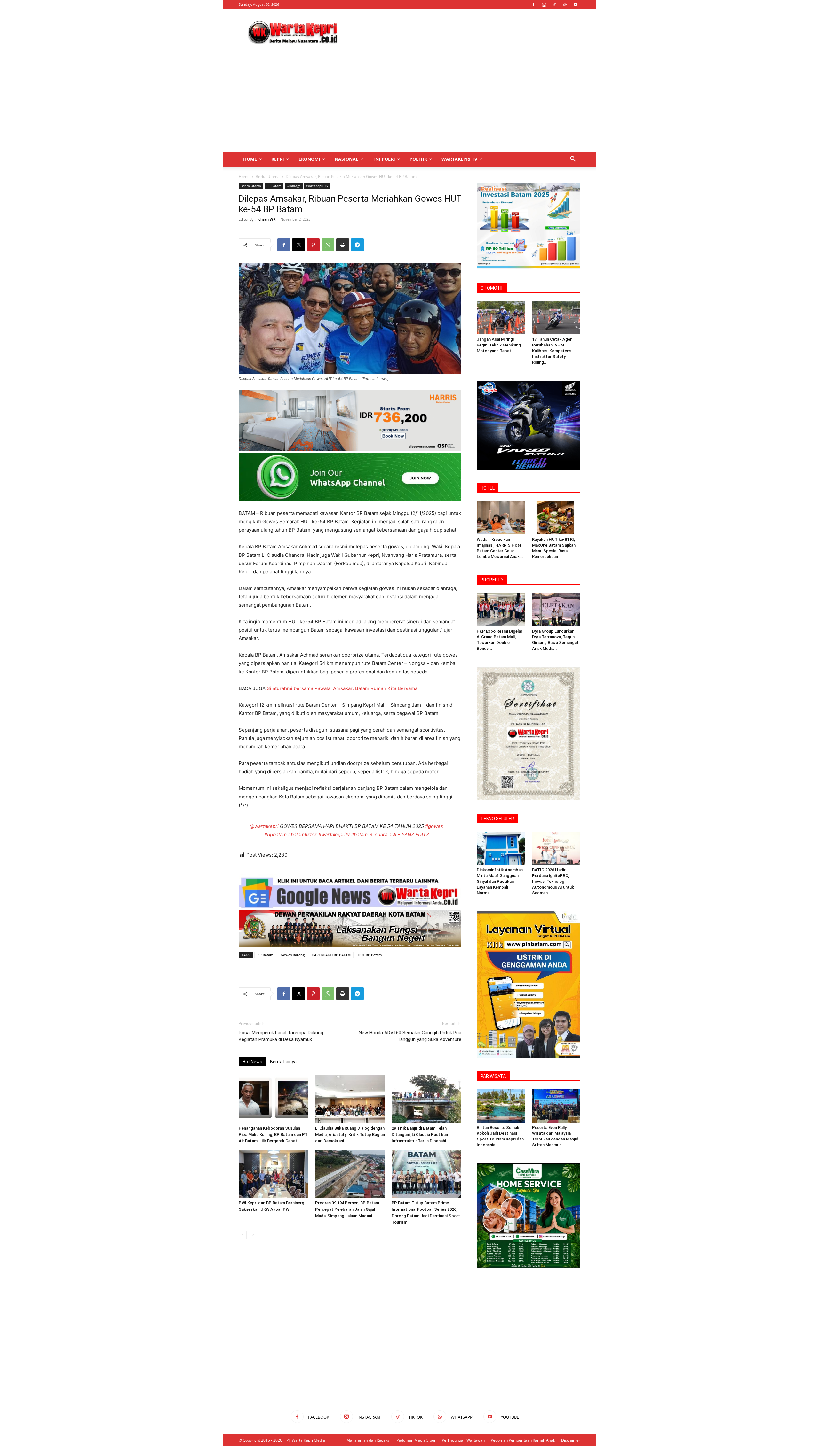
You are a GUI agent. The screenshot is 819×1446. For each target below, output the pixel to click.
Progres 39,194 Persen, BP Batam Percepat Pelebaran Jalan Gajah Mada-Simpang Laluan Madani (347, 1209)
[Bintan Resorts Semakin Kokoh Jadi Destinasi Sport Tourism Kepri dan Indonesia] (501, 1106)
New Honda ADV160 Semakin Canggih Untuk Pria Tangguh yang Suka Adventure (410, 1036)
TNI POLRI (384, 159)
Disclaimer (570, 1440)
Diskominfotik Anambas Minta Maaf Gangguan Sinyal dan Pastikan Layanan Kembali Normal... (500, 881)
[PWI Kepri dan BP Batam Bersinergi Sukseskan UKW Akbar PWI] (273, 1174)
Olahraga (294, 185)
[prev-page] (243, 1235)
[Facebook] (533, 4)
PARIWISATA (493, 1076)
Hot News (252, 1061)
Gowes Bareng (293, 954)
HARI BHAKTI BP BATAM (331, 954)
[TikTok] (554, 4)
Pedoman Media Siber (416, 1440)
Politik (418, 159)
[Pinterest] (313, 244)
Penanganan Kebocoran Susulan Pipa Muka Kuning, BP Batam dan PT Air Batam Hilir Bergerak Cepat (273, 1134)
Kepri (277, 159)
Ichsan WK (266, 219)
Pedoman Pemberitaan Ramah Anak (523, 1440)
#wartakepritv (334, 834)
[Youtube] (575, 4)
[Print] (342, 244)
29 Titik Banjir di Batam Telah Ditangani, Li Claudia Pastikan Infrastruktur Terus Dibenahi (420, 1134)
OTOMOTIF (492, 288)
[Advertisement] (463, 32)
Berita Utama (268, 176)
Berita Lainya (283, 1061)
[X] (298, 244)
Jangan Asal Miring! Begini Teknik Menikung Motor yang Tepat (499, 345)
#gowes (434, 826)
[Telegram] (357, 244)
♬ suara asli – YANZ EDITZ (399, 834)
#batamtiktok (302, 834)
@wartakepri (264, 826)
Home (250, 159)
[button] (572, 160)
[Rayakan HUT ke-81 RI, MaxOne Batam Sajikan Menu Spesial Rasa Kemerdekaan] (556, 517)
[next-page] (253, 1235)
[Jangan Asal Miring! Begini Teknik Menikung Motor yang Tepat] (501, 317)
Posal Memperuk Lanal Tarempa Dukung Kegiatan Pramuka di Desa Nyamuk (281, 1036)
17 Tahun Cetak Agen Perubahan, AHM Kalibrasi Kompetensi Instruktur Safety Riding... (552, 351)
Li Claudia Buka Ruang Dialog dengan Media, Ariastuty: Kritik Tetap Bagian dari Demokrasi (350, 1134)
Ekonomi (309, 159)
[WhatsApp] (565, 4)
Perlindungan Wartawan (463, 1440)
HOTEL (488, 488)
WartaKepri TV (459, 159)
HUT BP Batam (370, 954)
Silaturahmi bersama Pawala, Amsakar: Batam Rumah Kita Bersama (342, 688)
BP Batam (273, 185)
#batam (359, 834)
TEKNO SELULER (497, 818)
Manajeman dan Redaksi (368, 1440)
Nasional (346, 159)
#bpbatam (275, 834)
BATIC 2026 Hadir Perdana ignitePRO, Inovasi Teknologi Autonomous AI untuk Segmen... (553, 881)
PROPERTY (492, 579)
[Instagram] (544, 4)
